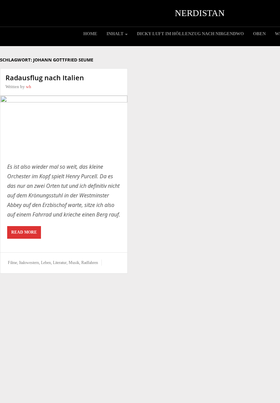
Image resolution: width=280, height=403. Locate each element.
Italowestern (29, 262)
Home (90, 33)
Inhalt (115, 33)
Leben (46, 262)
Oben (259, 33)
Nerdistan (200, 13)
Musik (74, 262)
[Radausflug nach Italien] (63, 125)
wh (28, 86)
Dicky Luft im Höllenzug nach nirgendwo (190, 33)
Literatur (60, 262)
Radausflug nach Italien (44, 77)
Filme (12, 262)
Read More (24, 232)
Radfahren (89, 262)
